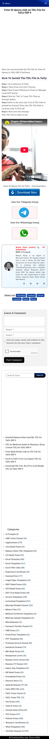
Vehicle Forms (12, 718)
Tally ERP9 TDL (12, 689)
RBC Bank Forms (12, 651)
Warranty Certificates (15, 722)
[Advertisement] (24, 42)
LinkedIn (17, 299)
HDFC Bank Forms (13, 584)
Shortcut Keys (11, 680)
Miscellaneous (12, 622)
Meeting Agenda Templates (18, 618)
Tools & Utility (12, 706)
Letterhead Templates (15, 601)
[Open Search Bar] (45, 3)
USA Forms (10, 714)
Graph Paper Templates (16, 580)
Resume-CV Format (14, 664)
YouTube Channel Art (15, 731)
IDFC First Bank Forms (15, 593)
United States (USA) (14, 710)
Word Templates (12, 727)
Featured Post (11, 576)
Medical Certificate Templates (19, 613)
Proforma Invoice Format (16, 643)
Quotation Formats (13, 647)
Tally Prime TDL (12, 697)
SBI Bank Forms (12, 672)
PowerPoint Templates (15, 634)
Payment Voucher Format (17, 626)
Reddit (26, 299)
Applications (11, 542)
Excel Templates (13, 563)
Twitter (40, 295)
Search (40, 375)
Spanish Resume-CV (14, 685)
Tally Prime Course (14, 693)
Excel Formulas (12, 559)
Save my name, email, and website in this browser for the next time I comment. (25, 341)
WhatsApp (21, 295)
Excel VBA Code (12, 567)
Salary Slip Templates (15, 668)
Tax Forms (10, 701)
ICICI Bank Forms (13, 588)
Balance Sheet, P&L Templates (19, 551)
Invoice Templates (13, 597)
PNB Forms (10, 630)
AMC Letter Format (14, 538)
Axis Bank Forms (13, 546)
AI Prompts (10, 534)
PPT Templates (12, 639)
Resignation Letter (14, 655)
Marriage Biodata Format (16, 605)
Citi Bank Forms (12, 555)
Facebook (31, 295)
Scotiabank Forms (13, 676)
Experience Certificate (15, 572)
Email (33, 299)
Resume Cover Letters (15, 660)
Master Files (11, 609)
